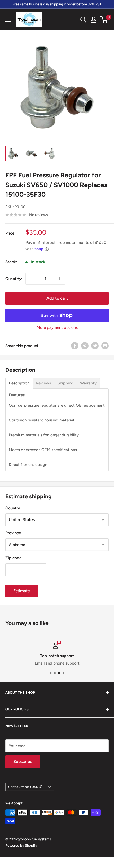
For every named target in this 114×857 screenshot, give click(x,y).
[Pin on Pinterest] (85, 345)
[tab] (19, 383)
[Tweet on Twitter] (95, 345)
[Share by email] (105, 345)
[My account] (93, 20)
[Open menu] (8, 20)
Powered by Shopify (21, 845)
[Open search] (83, 20)
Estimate (21, 590)
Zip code (13, 557)
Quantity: (13, 278)
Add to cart (57, 298)
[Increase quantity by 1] (59, 278)
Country (12, 508)
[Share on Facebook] (74, 345)
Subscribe (22, 761)
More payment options (57, 327)
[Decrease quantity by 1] (31, 278)
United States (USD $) (25, 787)
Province (13, 533)
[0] (104, 19)
